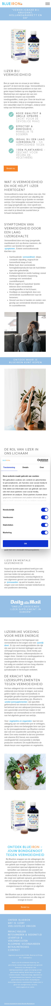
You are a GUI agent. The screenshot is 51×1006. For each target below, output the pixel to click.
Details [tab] (26, 467)
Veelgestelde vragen (22, 926)
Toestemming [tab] (9, 467)
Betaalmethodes (18, 947)
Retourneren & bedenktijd (25, 934)
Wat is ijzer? (16, 923)
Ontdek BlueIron (19, 920)
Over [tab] (42, 467)
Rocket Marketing (28, 1003)
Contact (14, 950)
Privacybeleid (17, 931)
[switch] (44, 517)
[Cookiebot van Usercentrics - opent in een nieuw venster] (37, 460)
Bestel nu (11, 168)
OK (25, 543)
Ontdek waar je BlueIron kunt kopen (25, 361)
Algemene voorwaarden (24, 944)
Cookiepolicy (27, 957)
